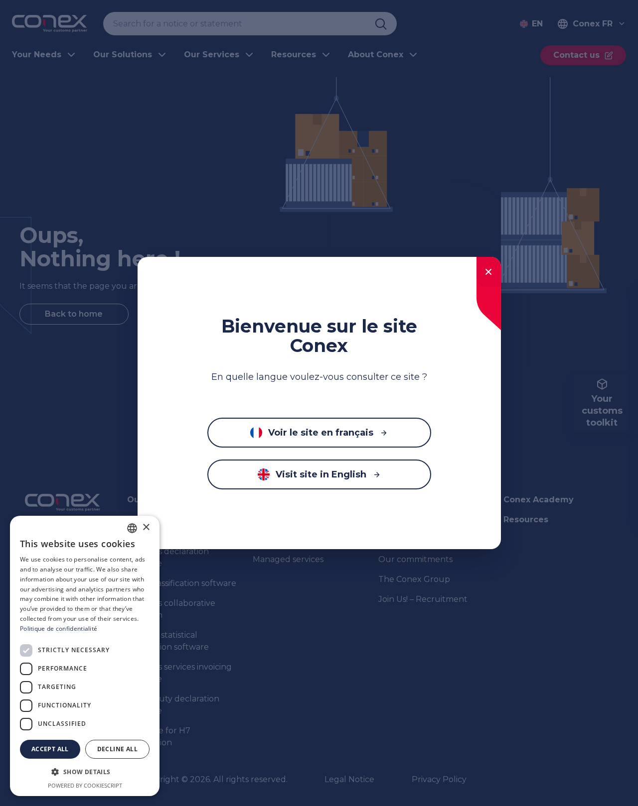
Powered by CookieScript (85, 785)
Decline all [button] (117, 749)
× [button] (146, 527)
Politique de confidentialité (58, 628)
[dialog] (85, 656)
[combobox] (132, 528)
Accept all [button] (50, 749)
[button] (85, 772)
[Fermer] (489, 272)
